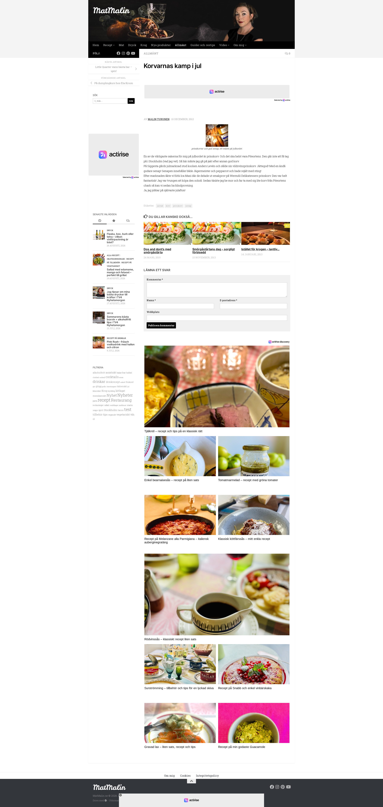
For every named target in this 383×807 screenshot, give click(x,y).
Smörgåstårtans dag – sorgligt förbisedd (213, 250)
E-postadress (228, 300)
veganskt (112, 415)
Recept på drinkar (116, 338)
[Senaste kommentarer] (128, 220)
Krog (143, 45)
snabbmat (122, 405)
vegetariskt (123, 414)
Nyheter (125, 395)
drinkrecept (113, 381)
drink (121, 377)
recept (104, 400)
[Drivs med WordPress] (106, 801)
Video (223, 45)
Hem (96, 45)
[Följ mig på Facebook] (118, 53)
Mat (121, 45)
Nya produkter (161, 45)
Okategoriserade (116, 259)
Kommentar (155, 279)
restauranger (98, 405)
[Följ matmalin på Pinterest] (128, 53)
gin (94, 386)
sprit (100, 410)
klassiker (97, 391)
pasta (95, 401)
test (128, 409)
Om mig (239, 45)
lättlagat (120, 390)
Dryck (132, 45)
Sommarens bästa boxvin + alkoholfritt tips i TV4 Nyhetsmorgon (119, 321)
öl (94, 419)
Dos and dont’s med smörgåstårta (157, 250)
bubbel (129, 372)
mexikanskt (99, 395)
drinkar (99, 381)
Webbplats (153, 311)
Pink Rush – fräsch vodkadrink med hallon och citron (120, 344)
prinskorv (178, 205)
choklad (96, 377)
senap (188, 205)
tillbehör (97, 414)
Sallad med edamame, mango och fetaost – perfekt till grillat (120, 272)
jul (128, 387)
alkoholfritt (99, 372)
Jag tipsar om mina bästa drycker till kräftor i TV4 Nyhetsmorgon (118, 296)
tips (105, 414)
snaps (95, 410)
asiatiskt (111, 372)
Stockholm (110, 410)
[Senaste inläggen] (100, 220)
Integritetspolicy (207, 775)
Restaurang (121, 400)
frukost (130, 381)
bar (124, 372)
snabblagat (114, 405)
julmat (160, 205)
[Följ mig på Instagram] (123, 53)
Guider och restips (202, 45)
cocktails (112, 377)
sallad (106, 405)
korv (168, 205)
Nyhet (112, 395)
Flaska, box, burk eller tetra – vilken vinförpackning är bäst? (120, 238)
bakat (119, 372)
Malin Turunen (159, 119)
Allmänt (180, 45)
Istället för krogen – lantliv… (260, 249)
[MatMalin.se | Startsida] (111, 10)
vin (132, 414)
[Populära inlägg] (114, 220)
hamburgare (111, 386)
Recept (107, 45)
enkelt (122, 382)
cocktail (102, 377)
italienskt (122, 386)
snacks (130, 405)
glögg (98, 386)
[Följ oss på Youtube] (133, 53)
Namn (151, 300)
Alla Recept (113, 255)
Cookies (185, 775)
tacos (121, 410)
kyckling (111, 391)
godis (104, 386)
